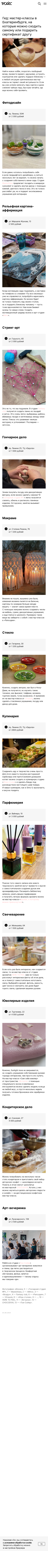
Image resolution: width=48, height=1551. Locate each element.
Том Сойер (25, 1263)
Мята (5, 315)
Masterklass (7, 183)
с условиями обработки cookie (17, 1542)
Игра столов (9, 782)
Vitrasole (29, 698)
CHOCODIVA (22, 1187)
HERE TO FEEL (18, 975)
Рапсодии (9, 620)
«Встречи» (24, 1081)
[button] (45, 3)
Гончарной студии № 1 (13, 497)
